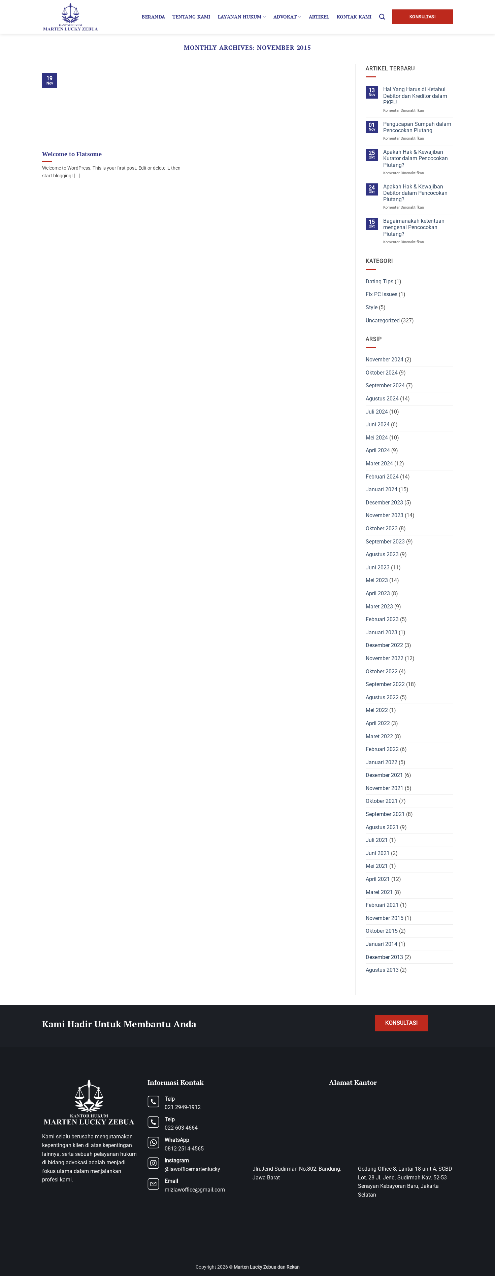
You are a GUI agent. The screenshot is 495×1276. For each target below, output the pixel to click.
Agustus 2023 (382, 554)
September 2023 (385, 541)
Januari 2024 (381, 489)
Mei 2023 (377, 580)
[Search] (382, 17)
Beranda (153, 16)
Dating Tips (379, 281)
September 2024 (385, 385)
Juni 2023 (378, 567)
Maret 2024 (379, 463)
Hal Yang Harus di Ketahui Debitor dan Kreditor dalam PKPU (415, 95)
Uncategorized (383, 320)
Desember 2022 (384, 645)
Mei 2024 (377, 437)
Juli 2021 (377, 840)
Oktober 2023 (382, 528)
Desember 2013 (384, 957)
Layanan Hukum (240, 16)
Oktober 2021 (382, 801)
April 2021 (378, 879)
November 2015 (384, 918)
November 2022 (384, 658)
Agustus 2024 (382, 398)
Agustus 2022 (382, 697)
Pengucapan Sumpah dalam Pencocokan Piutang (417, 127)
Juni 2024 (378, 424)
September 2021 (385, 814)
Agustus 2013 (382, 970)
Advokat (285, 16)
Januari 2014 (381, 944)
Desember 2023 (384, 502)
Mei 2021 (377, 866)
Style (371, 307)
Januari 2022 (381, 762)
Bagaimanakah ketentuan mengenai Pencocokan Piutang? (413, 227)
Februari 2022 (382, 749)
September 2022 (385, 684)
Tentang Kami (191, 16)
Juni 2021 (378, 853)
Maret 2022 (379, 736)
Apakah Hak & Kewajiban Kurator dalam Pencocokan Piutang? (415, 158)
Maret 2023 (379, 606)
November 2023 (384, 515)
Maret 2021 (379, 892)
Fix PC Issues (381, 294)
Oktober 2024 (382, 372)
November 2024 (384, 359)
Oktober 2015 (382, 931)
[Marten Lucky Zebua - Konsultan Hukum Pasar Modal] (71, 17)
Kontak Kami (354, 16)
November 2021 (384, 788)
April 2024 (378, 450)
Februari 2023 (382, 619)
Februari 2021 (382, 905)
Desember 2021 (384, 775)
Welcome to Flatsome (72, 154)
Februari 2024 (382, 476)
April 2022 (378, 723)
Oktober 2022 (382, 671)
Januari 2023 (381, 632)
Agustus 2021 (382, 827)
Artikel (319, 16)
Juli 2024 (377, 412)
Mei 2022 (377, 710)
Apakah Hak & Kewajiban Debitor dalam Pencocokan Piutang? (415, 193)
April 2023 (378, 593)
